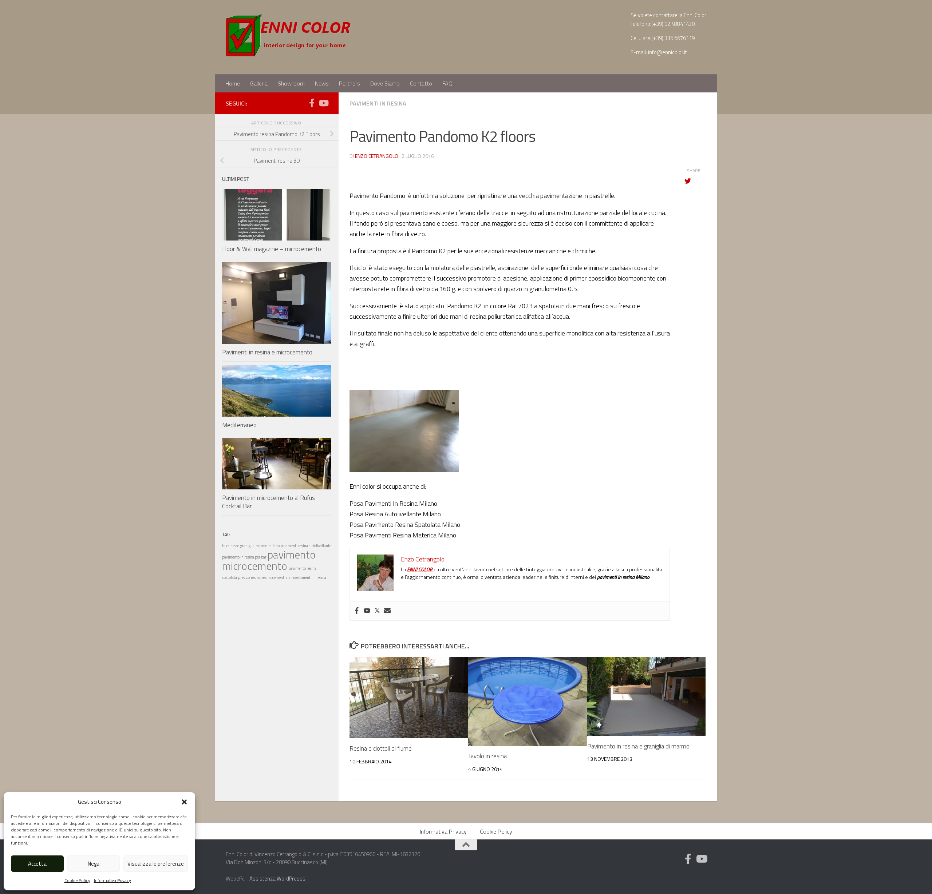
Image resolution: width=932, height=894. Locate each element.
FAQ (447, 83)
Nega (93, 863)
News (322, 83)
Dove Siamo (385, 83)
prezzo (244, 577)
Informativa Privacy (112, 880)
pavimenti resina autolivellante (306, 546)
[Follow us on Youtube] (323, 103)
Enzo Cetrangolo (376, 156)
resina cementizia (276, 577)
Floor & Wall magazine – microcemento (271, 249)
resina (256, 577)
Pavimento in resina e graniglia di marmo (638, 746)
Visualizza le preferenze (155, 863)
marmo (261, 546)
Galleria (259, 83)
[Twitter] (377, 611)
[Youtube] (367, 611)
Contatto (421, 83)
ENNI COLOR (420, 569)
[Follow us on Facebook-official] (311, 103)
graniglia (247, 546)
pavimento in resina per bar (244, 557)
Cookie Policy (77, 880)
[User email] (387, 611)
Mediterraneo (239, 425)
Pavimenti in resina (378, 103)
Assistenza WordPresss (277, 878)
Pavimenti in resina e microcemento (267, 352)
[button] (184, 802)
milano (274, 546)
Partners (349, 83)
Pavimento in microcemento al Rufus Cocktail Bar (268, 502)
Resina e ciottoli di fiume (381, 748)
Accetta (37, 863)
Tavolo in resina (487, 756)
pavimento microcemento (269, 560)
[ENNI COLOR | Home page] (289, 37)
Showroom (291, 83)
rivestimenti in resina (309, 577)
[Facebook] (357, 611)
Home (232, 83)
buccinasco (230, 546)
